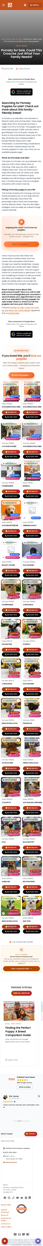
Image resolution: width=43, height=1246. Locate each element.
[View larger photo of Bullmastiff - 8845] (39, 819)
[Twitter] (21, 1198)
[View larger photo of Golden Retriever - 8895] (18, 502)
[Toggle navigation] (3, 5)
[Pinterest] (26, 1198)
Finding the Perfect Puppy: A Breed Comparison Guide (18, 1031)
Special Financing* (5, 1211)
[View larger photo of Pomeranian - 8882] (18, 582)
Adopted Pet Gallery (6, 1219)
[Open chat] (38, 1241)
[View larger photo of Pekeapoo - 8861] (39, 700)
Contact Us (5, 1224)
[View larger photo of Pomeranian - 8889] (18, 463)
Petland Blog (13, 313)
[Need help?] (5, 1241)
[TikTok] (13, 1198)
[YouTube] (17, 1198)
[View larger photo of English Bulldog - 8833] (18, 898)
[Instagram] (9, 1198)
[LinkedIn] (30, 1198)
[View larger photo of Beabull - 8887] (39, 463)
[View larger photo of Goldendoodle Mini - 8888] (39, 423)
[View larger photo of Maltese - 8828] (39, 898)
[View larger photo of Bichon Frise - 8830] (39, 859)
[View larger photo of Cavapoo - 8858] (18, 779)
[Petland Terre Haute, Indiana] (10, 5)
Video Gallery (6, 1227)
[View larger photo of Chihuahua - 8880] (39, 582)
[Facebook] (5, 1198)
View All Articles (21, 993)
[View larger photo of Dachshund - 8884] (39, 542)
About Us (4, 1215)
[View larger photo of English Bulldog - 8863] (18, 700)
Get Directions (11, 1162)
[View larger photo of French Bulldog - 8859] (39, 740)
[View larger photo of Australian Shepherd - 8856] (39, 779)
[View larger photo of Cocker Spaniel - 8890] (18, 423)
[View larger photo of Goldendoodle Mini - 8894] (39, 384)
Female (8, 443)
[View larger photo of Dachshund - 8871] (39, 661)
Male (7, 403)
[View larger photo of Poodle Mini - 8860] (18, 740)
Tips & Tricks (17, 39)
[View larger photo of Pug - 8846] (18, 819)
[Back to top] (40, 1134)
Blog (8, 39)
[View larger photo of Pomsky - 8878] (39, 621)
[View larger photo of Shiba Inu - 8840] (18, 859)
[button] (10, 384)
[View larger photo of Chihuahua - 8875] (18, 661)
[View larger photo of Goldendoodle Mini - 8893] (18, 384)
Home (3, 39)
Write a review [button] (25, 1087)
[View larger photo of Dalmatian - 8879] (18, 621)
